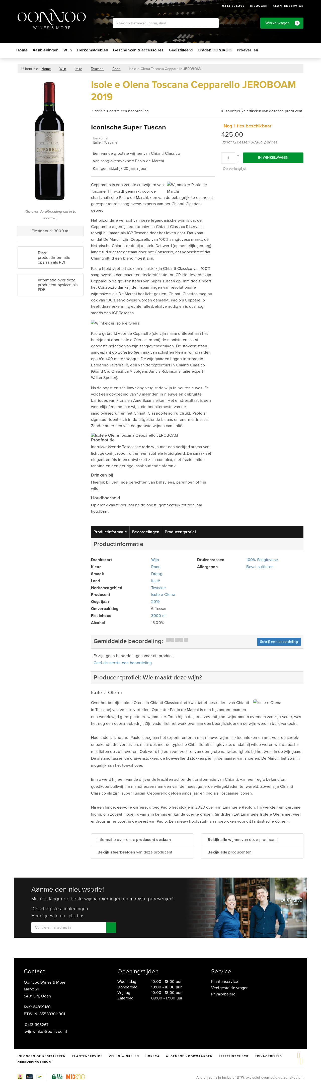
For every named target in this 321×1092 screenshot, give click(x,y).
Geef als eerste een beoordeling (123, 663)
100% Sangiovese (262, 560)
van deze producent (135, 852)
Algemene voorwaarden (189, 1056)
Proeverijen (247, 50)
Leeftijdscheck (234, 1056)
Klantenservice (288, 6)
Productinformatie (110, 532)
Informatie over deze (134, 839)
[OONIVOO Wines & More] (65, 19)
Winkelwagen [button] (281, 23)
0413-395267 (233, 6)
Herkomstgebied (92, 50)
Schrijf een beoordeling (279, 641)
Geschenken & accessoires (138, 50)
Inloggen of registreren (42, 1056)
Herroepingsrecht (35, 1062)
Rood (116, 68)
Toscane (97, 68)
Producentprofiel (180, 532)
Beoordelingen (145, 532)
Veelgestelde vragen (230, 988)
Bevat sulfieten (260, 567)
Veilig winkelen (124, 1056)
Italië (78, 68)
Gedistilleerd (181, 50)
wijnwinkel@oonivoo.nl (46, 1031)
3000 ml (159, 615)
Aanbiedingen (45, 50)
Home (22, 50)
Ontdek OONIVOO (215, 50)
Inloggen (259, 6)
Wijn (67, 50)
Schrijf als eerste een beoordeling (120, 111)
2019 (155, 601)
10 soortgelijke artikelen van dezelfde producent (261, 111)
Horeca (152, 1056)
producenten (229, 852)
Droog (156, 574)
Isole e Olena (163, 594)
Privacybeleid (223, 994)
